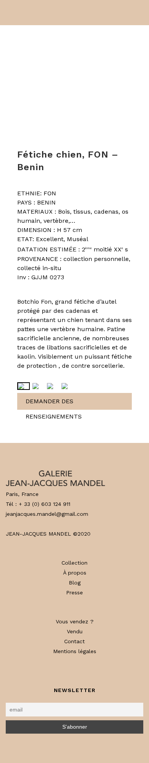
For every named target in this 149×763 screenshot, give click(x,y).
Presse (74, 592)
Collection (74, 563)
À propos (74, 573)
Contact (74, 641)
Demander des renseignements (54, 404)
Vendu (75, 631)
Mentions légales (74, 651)
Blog (75, 582)
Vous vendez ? (75, 621)
